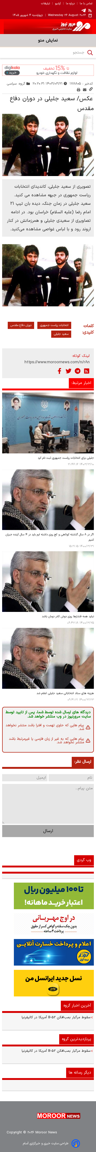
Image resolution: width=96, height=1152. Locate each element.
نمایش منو (48, 40)
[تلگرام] (78, 371)
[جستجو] (90, 52)
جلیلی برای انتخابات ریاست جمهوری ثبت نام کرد (66, 458)
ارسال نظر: (82, 762)
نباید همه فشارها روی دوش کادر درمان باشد (68, 616)
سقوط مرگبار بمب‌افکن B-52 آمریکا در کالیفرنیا (56, 1017)
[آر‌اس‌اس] (87, 371)
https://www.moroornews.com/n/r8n (57, 362)
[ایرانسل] (48, 983)
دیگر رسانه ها (80, 1073)
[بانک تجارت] (48, 896)
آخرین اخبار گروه (77, 1006)
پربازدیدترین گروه (76, 1039)
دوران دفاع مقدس (20, 325)
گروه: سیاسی (16, 83)
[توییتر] (68, 371)
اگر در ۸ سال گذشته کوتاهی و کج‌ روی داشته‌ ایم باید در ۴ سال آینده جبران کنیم (50, 537)
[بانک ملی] (48, 924)
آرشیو (58, 4)
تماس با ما (86, 4)
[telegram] (83, 10)
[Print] (78, 89)
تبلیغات (45, 4)
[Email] (84, 89)
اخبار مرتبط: (81, 383)
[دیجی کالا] (48, 70)
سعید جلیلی (61, 334)
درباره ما (70, 4)
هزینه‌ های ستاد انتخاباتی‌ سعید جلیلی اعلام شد (65, 693)
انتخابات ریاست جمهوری (54, 325)
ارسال (48, 831)
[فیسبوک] (59, 371)
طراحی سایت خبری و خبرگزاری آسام (45, 1143)
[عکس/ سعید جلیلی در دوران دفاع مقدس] (48, 145)
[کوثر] (48, 952)
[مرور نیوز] (48, 26)
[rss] (90, 10)
